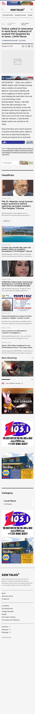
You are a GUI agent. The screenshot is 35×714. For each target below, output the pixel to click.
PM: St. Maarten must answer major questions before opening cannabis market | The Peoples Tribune (17, 205)
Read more (7, 221)
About (4, 593)
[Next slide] (32, 358)
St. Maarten (5, 599)
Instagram (5, 629)
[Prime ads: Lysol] (17, 401)
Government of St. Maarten (10, 620)
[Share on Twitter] (29, 46)
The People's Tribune (8, 617)
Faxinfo (30, 15)
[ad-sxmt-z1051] (17, 433)
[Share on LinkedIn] (32, 46)
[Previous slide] (30, 358)
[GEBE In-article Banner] (17, 142)
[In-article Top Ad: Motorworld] (17, 78)
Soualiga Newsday (20, 15)
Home (3, 24)
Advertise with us (7, 596)
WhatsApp (5, 632)
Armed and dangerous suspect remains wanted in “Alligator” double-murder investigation (17, 317)
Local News (22, 40)
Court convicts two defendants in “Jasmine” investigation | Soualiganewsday (14, 332)
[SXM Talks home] (17, 9)
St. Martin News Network (11, 24)
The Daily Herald (7, 15)
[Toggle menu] (2, 9)
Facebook (5, 627)
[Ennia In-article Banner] (17, 163)
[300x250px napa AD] (17, 466)
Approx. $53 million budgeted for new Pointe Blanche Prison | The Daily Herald (17, 346)
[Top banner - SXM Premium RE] (17, 3)
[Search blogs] (31, 9)
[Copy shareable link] (23, 46)
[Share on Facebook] (26, 46)
